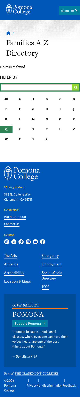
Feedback (69, 385)
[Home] (19, 9)
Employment (52, 264)
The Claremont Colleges (36, 373)
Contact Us (11, 223)
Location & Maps (17, 281)
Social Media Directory (52, 275)
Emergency (50, 255)
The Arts (10, 255)
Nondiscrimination (50, 385)
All (6, 99)
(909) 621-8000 (15, 216)
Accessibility (14, 272)
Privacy (31, 385)
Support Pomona (27, 323)
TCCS (45, 286)
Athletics (11, 264)
